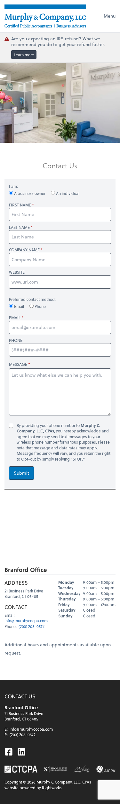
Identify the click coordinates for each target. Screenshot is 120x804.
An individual (67, 193)
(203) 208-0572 (31, 626)
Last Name (19, 227)
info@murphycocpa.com (26, 620)
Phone (40, 306)
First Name (20, 205)
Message (18, 364)
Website (17, 272)
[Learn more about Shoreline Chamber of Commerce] (55, 769)
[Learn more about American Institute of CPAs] (106, 769)
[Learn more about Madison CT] (82, 769)
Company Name (24, 250)
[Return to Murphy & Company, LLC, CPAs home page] (45, 16)
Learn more (24, 55)
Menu (110, 15)
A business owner (29, 193)
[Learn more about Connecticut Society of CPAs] (20, 769)
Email (19, 306)
